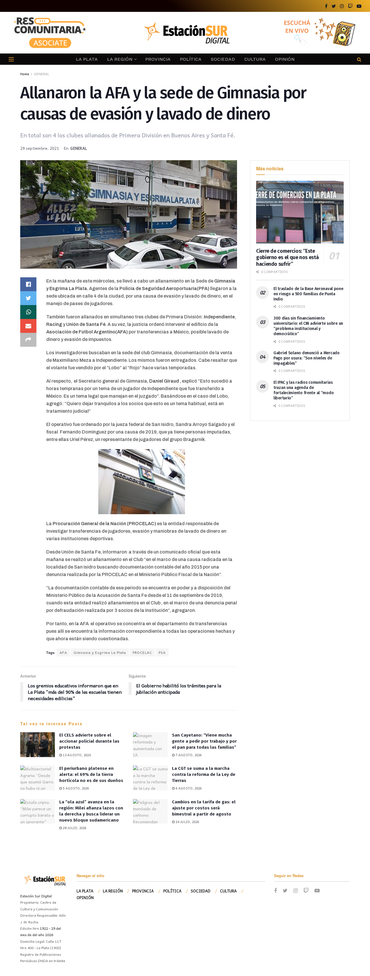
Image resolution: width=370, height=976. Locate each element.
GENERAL (41, 74)
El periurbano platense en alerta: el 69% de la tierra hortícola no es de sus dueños (91, 774)
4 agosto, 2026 (188, 788)
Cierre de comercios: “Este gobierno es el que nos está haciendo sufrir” (287, 257)
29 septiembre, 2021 (39, 148)
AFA (63, 652)
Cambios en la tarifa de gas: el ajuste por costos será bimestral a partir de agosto (204, 808)
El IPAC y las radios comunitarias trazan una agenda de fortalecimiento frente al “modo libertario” (303, 390)
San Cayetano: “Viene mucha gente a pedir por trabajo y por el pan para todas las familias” (204, 741)
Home (24, 74)
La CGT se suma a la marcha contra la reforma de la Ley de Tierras (203, 774)
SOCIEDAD (223, 59)
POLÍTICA (190, 59)
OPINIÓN (285, 59)
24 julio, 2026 (187, 821)
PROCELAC (142, 652)
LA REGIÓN (119, 59)
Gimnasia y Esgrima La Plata (100, 652)
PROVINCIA (158, 59)
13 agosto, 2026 (76, 754)
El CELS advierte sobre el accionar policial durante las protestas (89, 741)
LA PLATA (87, 59)
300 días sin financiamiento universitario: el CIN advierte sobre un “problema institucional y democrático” (308, 326)
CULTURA (255, 59)
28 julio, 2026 (74, 827)
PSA (162, 652)
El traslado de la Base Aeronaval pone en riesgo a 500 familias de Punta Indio (308, 294)
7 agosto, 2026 (188, 754)
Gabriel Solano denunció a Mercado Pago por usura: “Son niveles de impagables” (306, 358)
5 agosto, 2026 (75, 788)
